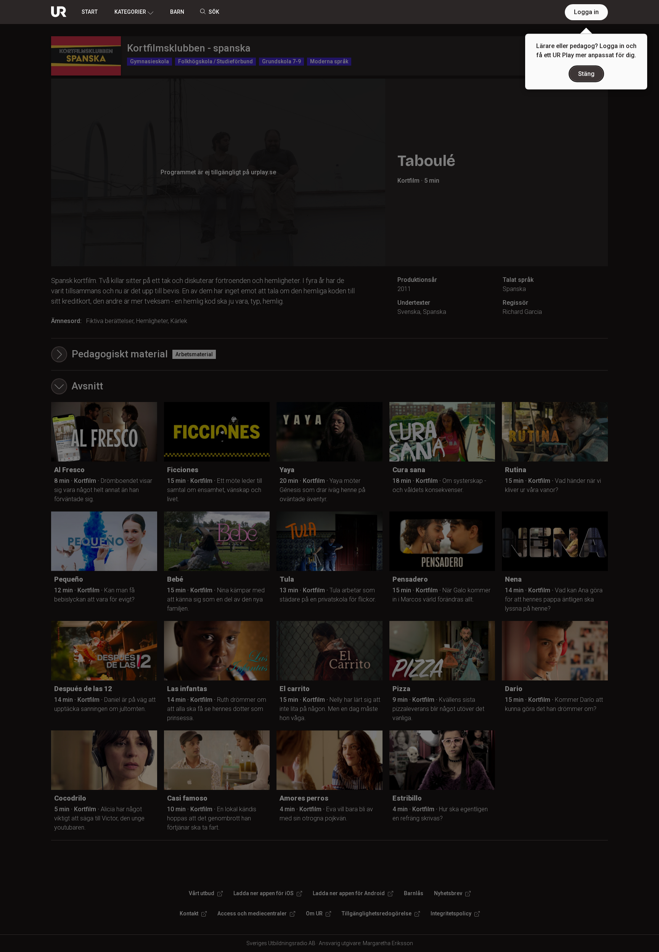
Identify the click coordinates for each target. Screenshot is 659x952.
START (90, 12)
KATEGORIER (130, 12)
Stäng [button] (586, 73)
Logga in (586, 12)
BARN (177, 12)
